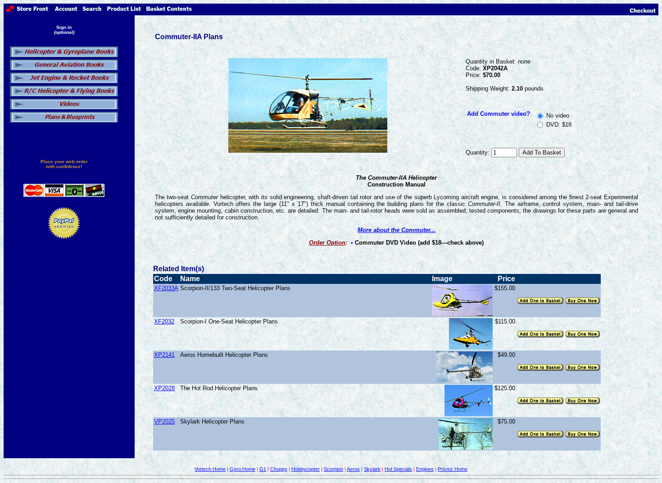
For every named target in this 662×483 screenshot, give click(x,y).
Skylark (372, 469)
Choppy (278, 469)
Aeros (353, 469)
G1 (262, 469)
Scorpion (333, 469)
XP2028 (164, 388)
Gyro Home (242, 469)
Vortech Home (210, 469)
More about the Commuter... (396, 230)
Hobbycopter (305, 469)
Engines (425, 469)
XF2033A (166, 288)
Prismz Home (452, 469)
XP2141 (164, 354)
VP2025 (164, 421)
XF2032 (164, 321)
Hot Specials (398, 469)
